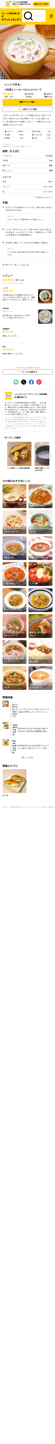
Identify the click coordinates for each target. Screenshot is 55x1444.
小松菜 (5, 160)
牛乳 (4, 181)
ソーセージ (7, 156)
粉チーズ (6, 165)
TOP (4, 807)
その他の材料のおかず (17, 807)
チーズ (31, 807)
